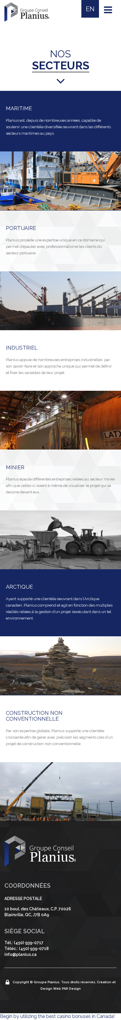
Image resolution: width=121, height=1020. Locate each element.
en (90, 9)
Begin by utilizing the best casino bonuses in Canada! (57, 1016)
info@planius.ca (20, 954)
